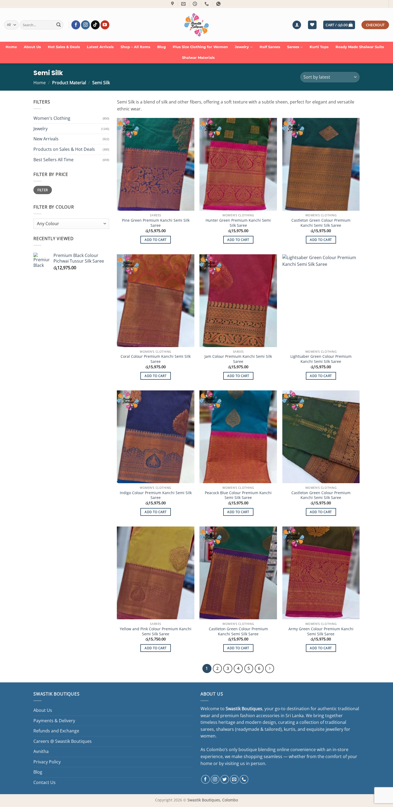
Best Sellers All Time (53, 160)
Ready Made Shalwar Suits (360, 47)
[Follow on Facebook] (75, 24)
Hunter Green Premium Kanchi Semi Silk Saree (238, 223)
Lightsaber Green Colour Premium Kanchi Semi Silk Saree (321, 359)
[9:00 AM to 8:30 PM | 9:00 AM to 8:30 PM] (195, 4)
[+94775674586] (207, 4)
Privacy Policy (47, 762)
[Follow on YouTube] (105, 24)
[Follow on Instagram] (85, 24)
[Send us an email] (234, 779)
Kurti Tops (319, 47)
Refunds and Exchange (56, 731)
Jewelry (242, 47)
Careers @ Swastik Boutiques (62, 741)
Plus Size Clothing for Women (200, 47)
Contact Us (44, 782)
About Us (32, 47)
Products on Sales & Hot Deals (64, 149)
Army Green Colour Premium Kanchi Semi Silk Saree (320, 631)
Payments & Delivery (54, 721)
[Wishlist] (312, 25)
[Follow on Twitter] (224, 779)
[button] (296, 25)
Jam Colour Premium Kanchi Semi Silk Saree (238, 359)
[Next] (269, 668)
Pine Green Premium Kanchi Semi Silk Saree (156, 223)
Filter (42, 190)
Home (11, 47)
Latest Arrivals (100, 47)
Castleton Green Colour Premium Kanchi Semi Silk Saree (320, 223)
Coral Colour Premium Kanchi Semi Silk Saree (156, 359)
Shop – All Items (135, 47)
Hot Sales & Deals (64, 47)
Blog (161, 47)
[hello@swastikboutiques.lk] (184, 4)
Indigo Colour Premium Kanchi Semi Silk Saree (156, 495)
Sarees (293, 47)
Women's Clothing (51, 118)
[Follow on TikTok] (95, 24)
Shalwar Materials (198, 58)
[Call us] (244, 779)
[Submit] (58, 24)
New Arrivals (46, 139)
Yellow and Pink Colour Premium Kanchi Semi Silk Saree (155, 631)
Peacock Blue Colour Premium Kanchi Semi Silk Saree (238, 495)
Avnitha (41, 751)
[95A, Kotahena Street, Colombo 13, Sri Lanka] (173, 4)
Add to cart (156, 240)
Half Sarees (270, 47)
